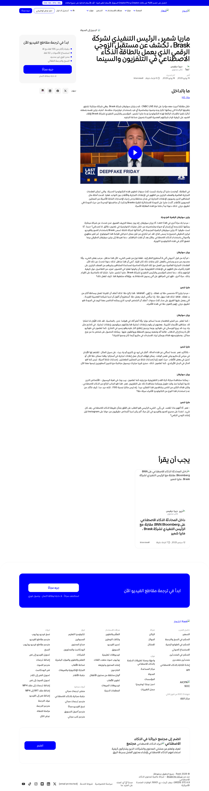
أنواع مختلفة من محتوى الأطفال (105, 675)
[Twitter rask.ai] (55, 784)
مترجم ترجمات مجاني (75, 701)
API (188, 670)
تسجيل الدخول (62, 10)
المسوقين (80, 639)
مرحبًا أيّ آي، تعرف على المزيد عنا (124, 783)
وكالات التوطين (112, 639)
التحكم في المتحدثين (180, 654)
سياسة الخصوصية (103, 784)
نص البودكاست (43, 670)
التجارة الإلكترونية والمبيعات (72, 670)
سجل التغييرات (148, 689)
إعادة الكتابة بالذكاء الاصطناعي (175, 665)
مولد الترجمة (44, 700)
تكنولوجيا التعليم (76, 634)
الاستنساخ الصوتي (181, 649)
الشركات (81, 654)
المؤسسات (149, 679)
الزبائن (152, 634)
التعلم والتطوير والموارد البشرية (70, 660)
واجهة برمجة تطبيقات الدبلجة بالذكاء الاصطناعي (141, 662)
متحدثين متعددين (181, 660)
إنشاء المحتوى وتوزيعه (109, 665)
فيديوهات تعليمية (111, 654)
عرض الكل (45, 716)
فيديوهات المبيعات (111, 685)
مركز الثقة (185, 698)
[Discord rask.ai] (42, 784)
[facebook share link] (58, 91)
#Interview (138, 78)
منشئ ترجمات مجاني (75, 691)
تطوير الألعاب (113, 680)
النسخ (47, 649)
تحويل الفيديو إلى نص (39, 654)
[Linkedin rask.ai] (48, 784)
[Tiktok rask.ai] (30, 784)
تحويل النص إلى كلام (40, 675)
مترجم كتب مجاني (76, 716)
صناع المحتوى (78, 644)
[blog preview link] (162, 508)
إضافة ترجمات (43, 660)
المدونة (151, 674)
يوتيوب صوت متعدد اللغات (107, 660)
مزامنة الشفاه (43, 711)
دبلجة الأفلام (79, 675)
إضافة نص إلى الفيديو (39, 695)
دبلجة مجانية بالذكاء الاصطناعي (70, 696)
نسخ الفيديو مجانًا (76, 706)
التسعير (99, 10)
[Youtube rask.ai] (23, 784)
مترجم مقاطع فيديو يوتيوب (36, 644)
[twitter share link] (65, 91)
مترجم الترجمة (43, 706)
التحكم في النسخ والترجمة (177, 639)
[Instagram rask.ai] (36, 784)
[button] (138, 10)
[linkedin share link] (50, 91)
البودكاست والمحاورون (74, 649)
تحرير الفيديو (113, 644)
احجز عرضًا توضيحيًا (145, 684)
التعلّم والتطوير (113, 634)
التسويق (116, 649)
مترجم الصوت (43, 665)
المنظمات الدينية (112, 690)
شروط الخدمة (86, 784)
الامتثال (151, 644)
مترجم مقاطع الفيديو (40, 639)
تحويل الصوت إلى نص (39, 680)
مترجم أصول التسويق (74, 711)
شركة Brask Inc (175, 777)
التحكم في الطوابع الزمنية (178, 644)
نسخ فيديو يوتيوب (41, 634)
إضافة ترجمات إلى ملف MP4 (36, 685)
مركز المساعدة (148, 669)
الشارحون (115, 670)
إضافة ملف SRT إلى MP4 (37, 690)
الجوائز (152, 639)
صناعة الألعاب (78, 665)
